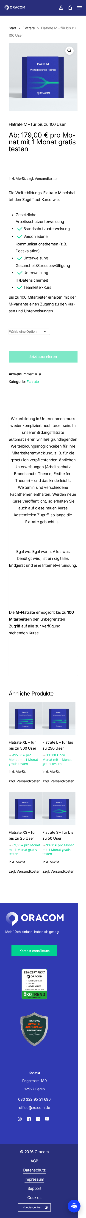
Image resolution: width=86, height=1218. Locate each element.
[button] (79, 7)
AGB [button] (34, 1161)
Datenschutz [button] (34, 1170)
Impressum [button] (34, 1179)
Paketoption (29, 324)
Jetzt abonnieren (43, 356)
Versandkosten (46, 178)
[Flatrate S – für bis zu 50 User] (58, 808)
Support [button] (35, 1188)
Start (12, 28)
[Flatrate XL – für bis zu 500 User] (25, 718)
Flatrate (28, 28)
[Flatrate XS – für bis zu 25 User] (25, 808)
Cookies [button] (34, 1197)
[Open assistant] (74, 1206)
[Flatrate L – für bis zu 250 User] (58, 718)
